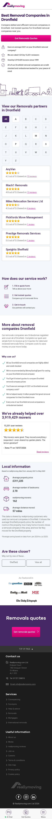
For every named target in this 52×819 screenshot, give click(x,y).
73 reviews (32, 176)
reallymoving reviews (17, 746)
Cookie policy (14, 774)
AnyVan (10, 169)
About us (12, 737)
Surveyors (12, 704)
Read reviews (43, 452)
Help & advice (14, 709)
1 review (30, 224)
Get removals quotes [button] (24, 632)
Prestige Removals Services (23, 233)
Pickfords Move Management (24, 217)
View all (38, 562)
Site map (12, 765)
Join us (11, 751)
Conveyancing (14, 699)
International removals (17, 722)
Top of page (25, 649)
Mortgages (13, 718)
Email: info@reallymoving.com (23, 684)
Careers (11, 756)
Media (10, 742)
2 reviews (31, 256)
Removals (12, 713)
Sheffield (14, 562)
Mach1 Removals (17, 185)
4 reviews (31, 208)
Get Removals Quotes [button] (26, 38)
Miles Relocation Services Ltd (24, 201)
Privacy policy (14, 769)
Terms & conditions (16, 760)
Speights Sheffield (17, 249)
